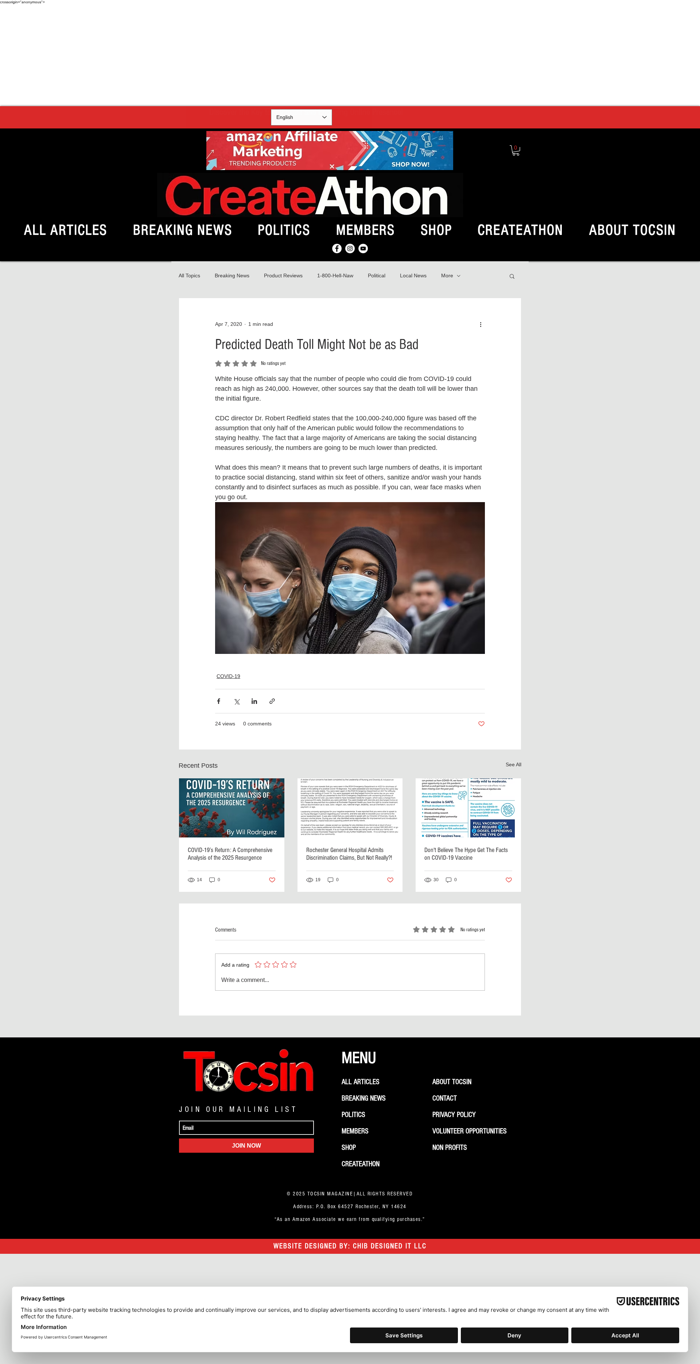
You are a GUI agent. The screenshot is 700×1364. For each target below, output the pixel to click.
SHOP (349, 1148)
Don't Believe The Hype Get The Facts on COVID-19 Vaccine (466, 854)
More (447, 275)
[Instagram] (350, 248)
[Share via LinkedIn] (254, 701)
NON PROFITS (449, 1148)
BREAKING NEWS (364, 1098)
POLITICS (353, 1115)
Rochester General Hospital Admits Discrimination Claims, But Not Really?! (349, 854)
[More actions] (480, 324)
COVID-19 (228, 676)
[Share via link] (272, 701)
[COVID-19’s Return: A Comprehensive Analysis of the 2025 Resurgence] (231, 807)
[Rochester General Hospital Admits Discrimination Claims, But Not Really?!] (350, 807)
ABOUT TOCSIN (451, 1082)
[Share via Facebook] (218, 701)
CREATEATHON (361, 1164)
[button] (516, 150)
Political (376, 275)
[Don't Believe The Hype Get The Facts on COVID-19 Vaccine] (468, 807)
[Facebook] (337, 248)
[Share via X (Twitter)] (236, 701)
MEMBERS (355, 1131)
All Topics (189, 275)
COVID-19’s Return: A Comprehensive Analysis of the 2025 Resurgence (230, 854)
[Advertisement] (350, 55)
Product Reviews (283, 275)
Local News (413, 275)
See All (513, 764)
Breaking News (232, 275)
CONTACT (444, 1098)
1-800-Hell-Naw (335, 275)
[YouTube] (363, 248)
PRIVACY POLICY (454, 1115)
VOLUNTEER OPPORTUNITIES (469, 1131)
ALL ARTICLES (361, 1082)
